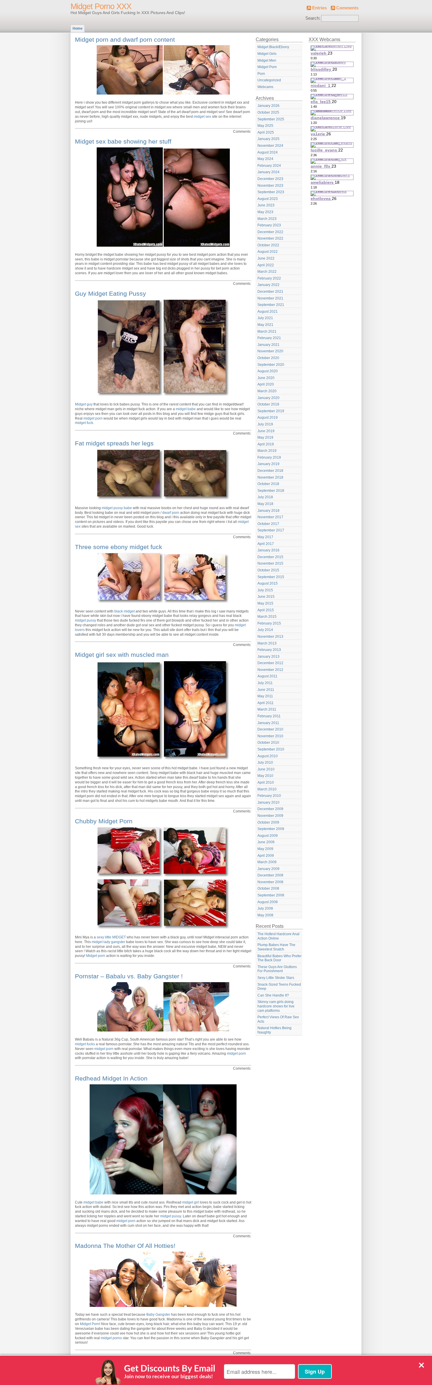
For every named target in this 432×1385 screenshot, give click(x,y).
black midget (124, 611)
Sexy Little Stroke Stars (275, 978)
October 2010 (268, 743)
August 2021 (267, 311)
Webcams (265, 87)
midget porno (111, 1338)
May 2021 (265, 325)
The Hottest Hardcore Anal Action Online (278, 936)
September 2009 (270, 829)
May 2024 (265, 159)
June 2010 (265, 769)
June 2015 (265, 597)
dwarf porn (170, 513)
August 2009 (267, 836)
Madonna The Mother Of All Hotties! (125, 1245)
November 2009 (270, 816)
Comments (347, 8)
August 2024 (267, 152)
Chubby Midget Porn (104, 821)
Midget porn (95, 956)
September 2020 (270, 365)
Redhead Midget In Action (111, 1078)
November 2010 (270, 736)
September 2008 (270, 895)
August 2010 (267, 756)
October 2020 (268, 358)
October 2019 (268, 404)
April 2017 (265, 544)
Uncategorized (269, 80)
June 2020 (265, 378)
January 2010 (268, 802)
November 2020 (270, 351)
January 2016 (268, 550)
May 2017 (265, 537)
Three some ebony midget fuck (118, 546)
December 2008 (270, 875)
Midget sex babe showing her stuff (123, 141)
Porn (261, 74)
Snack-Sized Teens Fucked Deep (279, 986)
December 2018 (270, 471)
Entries (319, 8)
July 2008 (265, 908)
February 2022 (269, 278)
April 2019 (265, 444)
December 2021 (270, 292)
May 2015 (265, 603)
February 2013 (269, 650)
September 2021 (270, 305)
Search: (312, 18)
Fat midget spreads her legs (114, 443)
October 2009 (268, 822)
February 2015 (269, 623)
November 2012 (270, 670)
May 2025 (265, 126)
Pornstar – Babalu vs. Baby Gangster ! (129, 976)
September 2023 (270, 192)
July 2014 (265, 630)
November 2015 (270, 563)
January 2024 (268, 172)
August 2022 (267, 252)
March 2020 (267, 391)
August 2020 (267, 371)
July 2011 (265, 683)
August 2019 (267, 417)
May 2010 (265, 776)
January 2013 (268, 656)
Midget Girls (267, 54)
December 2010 (270, 729)
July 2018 (265, 497)
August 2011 (267, 676)
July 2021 (265, 318)
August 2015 (267, 583)
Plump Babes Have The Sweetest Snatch (276, 947)
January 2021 (268, 345)
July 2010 (265, 762)
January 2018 (268, 511)
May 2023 (265, 212)
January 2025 (268, 139)
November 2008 (270, 882)
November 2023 (270, 186)
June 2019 (265, 431)
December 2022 (270, 232)
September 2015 (270, 577)
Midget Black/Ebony (273, 47)
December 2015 (270, 557)
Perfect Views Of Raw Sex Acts (278, 1019)
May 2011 (265, 696)
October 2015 (268, 570)
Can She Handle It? (273, 995)
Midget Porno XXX (101, 6)
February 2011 (269, 716)
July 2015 (265, 590)
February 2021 (269, 338)
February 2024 (269, 166)
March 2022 (267, 272)
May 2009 (265, 849)
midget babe (186, 409)
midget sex (202, 117)
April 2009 (265, 856)
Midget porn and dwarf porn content (125, 39)
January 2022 (268, 285)
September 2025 (270, 119)
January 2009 (268, 869)
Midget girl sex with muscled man (122, 654)
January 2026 (268, 106)
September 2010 (270, 749)
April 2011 (265, 703)
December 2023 (270, 179)
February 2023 (269, 225)
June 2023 (265, 205)
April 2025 (265, 132)
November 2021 (270, 298)
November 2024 (270, 146)
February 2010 (269, 796)
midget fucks (85, 1044)
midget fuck (84, 423)
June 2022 (265, 258)
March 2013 (267, 643)
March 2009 (267, 862)
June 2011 (265, 690)
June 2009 (265, 842)
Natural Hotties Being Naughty (274, 1030)
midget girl (190, 1202)
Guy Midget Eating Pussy (110, 293)
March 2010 (267, 789)
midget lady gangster (108, 942)
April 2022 (265, 265)
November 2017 (270, 517)
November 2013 (270, 637)
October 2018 (268, 484)
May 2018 (265, 504)
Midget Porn (89, 1324)
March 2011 (266, 709)
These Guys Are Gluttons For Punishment (277, 969)
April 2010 (265, 782)
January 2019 (268, 464)
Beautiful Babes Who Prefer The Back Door (279, 958)
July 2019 (265, 424)
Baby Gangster (158, 1314)
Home (78, 28)
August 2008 (267, 902)
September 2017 (270, 530)
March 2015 (267, 617)
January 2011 (268, 723)
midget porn (93, 418)
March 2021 (267, 331)
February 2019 (269, 457)
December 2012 (270, 663)
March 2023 (267, 219)
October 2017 (268, 524)
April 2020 (265, 384)
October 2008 (268, 888)
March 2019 (267, 451)
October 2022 (268, 245)
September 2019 (270, 411)
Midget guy (84, 404)
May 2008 (265, 915)
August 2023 (267, 199)
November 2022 (270, 238)
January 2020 (268, 398)
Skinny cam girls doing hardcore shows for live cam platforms (275, 1006)
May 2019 (265, 437)
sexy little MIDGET (111, 937)
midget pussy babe (117, 508)
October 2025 (268, 112)
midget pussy (85, 620)
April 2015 (265, 610)
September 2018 (270, 491)
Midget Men (266, 60)
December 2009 (270, 809)
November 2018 (270, 477)
